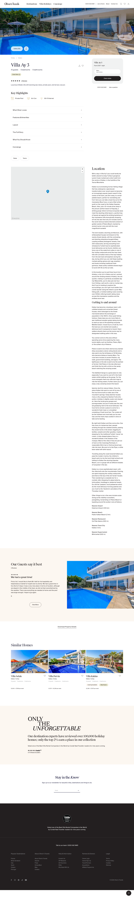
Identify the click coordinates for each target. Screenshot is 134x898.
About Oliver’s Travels (41, 859)
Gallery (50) (17, 49)
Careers (37, 869)
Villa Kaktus (92, 676)
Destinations (32, 4)
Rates (15, 158)
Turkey (13, 58)
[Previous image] (14, 661)
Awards (37, 861)
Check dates (107, 78)
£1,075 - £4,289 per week (54, 688)
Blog (36, 867)
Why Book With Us (64, 867)
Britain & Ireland (15, 861)
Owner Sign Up (86, 861)
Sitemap (108, 865)
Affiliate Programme (88, 867)
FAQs (60, 865)
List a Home (100, 4)
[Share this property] (79, 66)
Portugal (13, 869)
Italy (12, 863)
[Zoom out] (82, 171)
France (13, 859)
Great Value (15, 74)
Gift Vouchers (62, 863)
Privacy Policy (110, 861)
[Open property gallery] (67, 27)
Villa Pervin (54, 676)
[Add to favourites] (83, 66)
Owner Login (86, 859)
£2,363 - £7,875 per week (92, 688)
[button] (128, 893)
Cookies (108, 863)
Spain (12, 865)
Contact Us (114, 4)
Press (36, 863)
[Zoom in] (82, 169)
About (107, 4)
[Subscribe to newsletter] (78, 789)
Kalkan (20, 58)
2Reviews (24, 81)
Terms (25, 158)
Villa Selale (16, 676)
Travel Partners (86, 863)
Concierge (57, 4)
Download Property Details (67, 627)
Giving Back (38, 865)
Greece (13, 867)
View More (35, 605)
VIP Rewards (62, 861)
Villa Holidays (45, 4)
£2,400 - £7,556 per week (17, 688)
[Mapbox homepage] (15, 218)
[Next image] (44, 661)
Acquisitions (85, 865)
